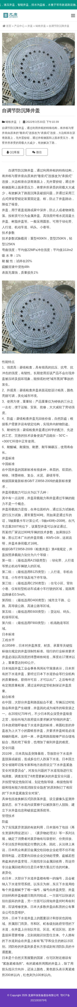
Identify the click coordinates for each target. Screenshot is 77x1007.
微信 (38, 152)
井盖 (30, 25)
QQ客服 (14, 152)
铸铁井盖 (41, 25)
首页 (8, 25)
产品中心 (19, 25)
